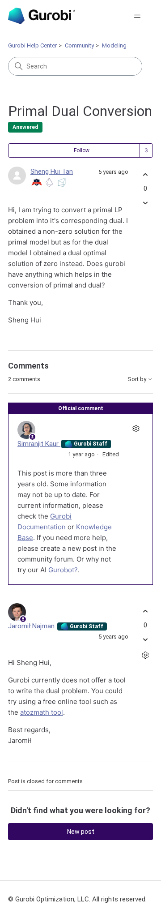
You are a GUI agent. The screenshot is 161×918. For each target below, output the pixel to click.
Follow (81, 150)
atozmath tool (41, 712)
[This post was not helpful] (145, 203)
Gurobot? (63, 570)
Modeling (114, 45)
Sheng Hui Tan (51, 171)
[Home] (41, 16)
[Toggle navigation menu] (137, 16)
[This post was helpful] (145, 174)
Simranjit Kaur (38, 444)
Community (79, 45)
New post (80, 831)
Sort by (137, 379)
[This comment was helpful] (145, 611)
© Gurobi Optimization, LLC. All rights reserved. (77, 899)
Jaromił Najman (32, 626)
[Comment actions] (136, 429)
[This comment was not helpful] (145, 640)
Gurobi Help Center (32, 45)
